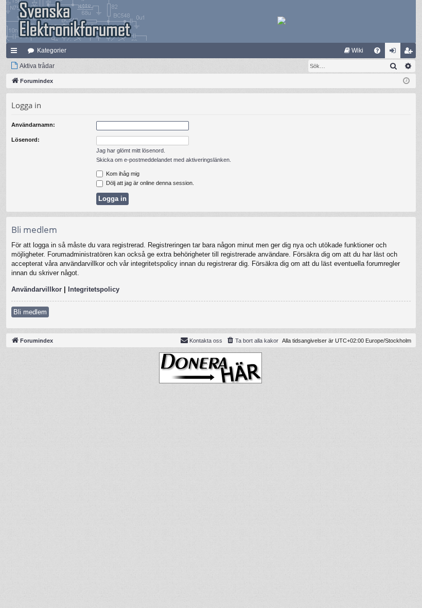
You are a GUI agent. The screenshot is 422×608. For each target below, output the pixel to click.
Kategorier (51, 50)
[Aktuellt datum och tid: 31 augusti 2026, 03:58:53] (406, 81)
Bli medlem (30, 312)
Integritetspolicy (93, 289)
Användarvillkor (36, 289)
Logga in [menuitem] (394, 52)
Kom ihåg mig (121, 174)
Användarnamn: (33, 125)
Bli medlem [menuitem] (410, 52)
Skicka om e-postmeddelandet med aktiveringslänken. (163, 160)
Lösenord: (25, 140)
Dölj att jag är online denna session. (149, 183)
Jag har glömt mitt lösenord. (130, 150)
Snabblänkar (16, 52)
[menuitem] (354, 50)
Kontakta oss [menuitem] (205, 340)
